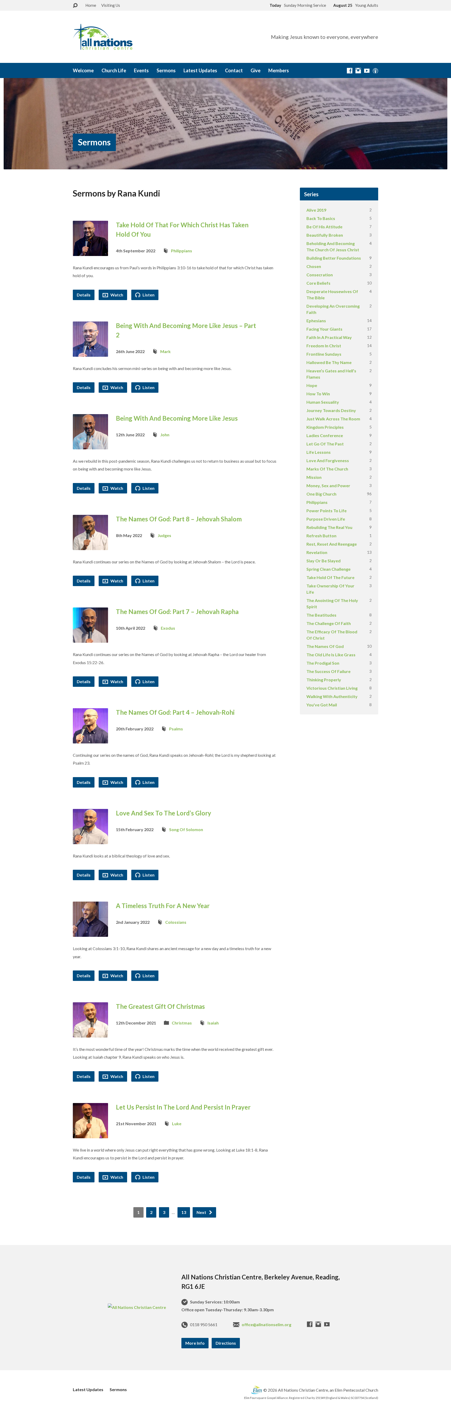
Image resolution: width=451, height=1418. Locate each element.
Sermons (166, 70)
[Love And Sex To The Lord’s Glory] (90, 839)
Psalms (176, 728)
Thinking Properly (323, 679)
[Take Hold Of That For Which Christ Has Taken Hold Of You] (90, 251)
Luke (176, 1123)
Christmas (182, 1022)
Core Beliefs (318, 283)
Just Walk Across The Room (333, 418)
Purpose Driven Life (325, 518)
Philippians (181, 250)
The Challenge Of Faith (328, 623)
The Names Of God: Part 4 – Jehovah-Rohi (175, 712)
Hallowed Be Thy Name (329, 362)
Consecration (319, 274)
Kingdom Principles (325, 427)
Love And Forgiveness (327, 460)
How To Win (318, 393)
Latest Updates (200, 70)
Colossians (175, 922)
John (164, 434)
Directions (226, 1342)
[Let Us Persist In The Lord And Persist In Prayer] (90, 1133)
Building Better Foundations (333, 257)
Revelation (316, 552)
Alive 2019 (316, 209)
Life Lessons (318, 452)
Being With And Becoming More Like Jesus (177, 418)
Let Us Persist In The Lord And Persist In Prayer (183, 1107)
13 (183, 1212)
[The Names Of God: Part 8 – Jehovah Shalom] (90, 545)
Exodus (168, 627)
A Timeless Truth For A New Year (163, 905)
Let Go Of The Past (325, 443)
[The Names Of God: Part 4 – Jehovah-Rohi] (90, 739)
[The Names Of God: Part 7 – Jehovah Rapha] (90, 638)
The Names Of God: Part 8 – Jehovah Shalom (179, 519)
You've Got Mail (321, 704)
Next (202, 1212)
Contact (234, 70)
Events (141, 70)
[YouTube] (367, 70)
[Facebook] (349, 70)
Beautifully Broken (324, 235)
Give (255, 70)
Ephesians (316, 320)
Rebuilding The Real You (329, 527)
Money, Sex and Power (328, 485)
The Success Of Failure (328, 671)
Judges (164, 535)
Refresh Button (321, 535)
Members (278, 70)
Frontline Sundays (323, 353)
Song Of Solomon (186, 829)
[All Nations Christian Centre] (137, 1307)
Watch (116, 294)
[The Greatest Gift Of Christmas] (90, 1033)
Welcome (83, 70)
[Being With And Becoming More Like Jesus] (90, 445)
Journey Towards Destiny (331, 410)
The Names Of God (325, 646)
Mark (165, 351)
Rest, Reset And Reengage (331, 543)
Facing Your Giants (324, 328)
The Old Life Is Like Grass (330, 654)
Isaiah (213, 1022)
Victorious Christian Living (332, 688)
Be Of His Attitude (324, 226)
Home (90, 5)
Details (84, 294)
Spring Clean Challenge (328, 569)
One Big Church (321, 493)
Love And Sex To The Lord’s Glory (163, 813)
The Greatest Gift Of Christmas (160, 1006)
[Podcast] (375, 70)
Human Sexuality (322, 402)
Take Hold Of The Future (330, 577)
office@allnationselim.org (266, 1324)
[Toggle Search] (75, 5)
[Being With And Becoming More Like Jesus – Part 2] (90, 352)
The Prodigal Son (322, 662)
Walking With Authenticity (332, 696)
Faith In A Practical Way (329, 337)
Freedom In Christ (323, 345)
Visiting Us (110, 5)
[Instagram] (358, 70)
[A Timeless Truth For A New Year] (90, 932)
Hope (311, 385)
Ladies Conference (324, 435)
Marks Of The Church (327, 468)
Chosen (313, 266)
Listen (148, 294)
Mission (314, 477)
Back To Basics (320, 218)
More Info (195, 1342)
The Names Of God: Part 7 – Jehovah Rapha (177, 611)
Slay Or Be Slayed (323, 560)
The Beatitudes (321, 614)
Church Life (114, 70)
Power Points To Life (326, 510)
